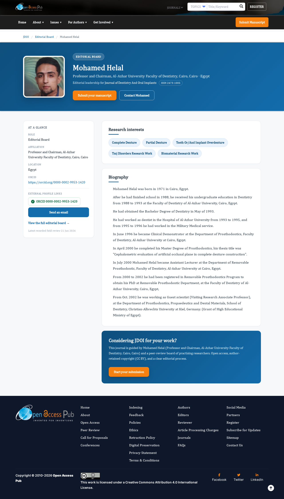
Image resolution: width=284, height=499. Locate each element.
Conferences (90, 445)
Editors (183, 415)
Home (22, 22)
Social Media (236, 407)
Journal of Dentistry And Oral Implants (130, 82)
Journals (174, 7)
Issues (55, 22)
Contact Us (235, 445)
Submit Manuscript (252, 22)
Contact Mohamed (136, 95)
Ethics (133, 430)
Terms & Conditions (144, 460)
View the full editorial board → (49, 223)
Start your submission (129, 372)
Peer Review (90, 430)
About (38, 22)
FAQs (181, 445)
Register (257, 6)
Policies (135, 422)
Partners (233, 415)
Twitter (239, 479)
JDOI (26, 36)
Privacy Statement (143, 453)
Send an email (58, 212)
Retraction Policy (142, 437)
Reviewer (185, 422)
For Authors (77, 22)
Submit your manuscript (94, 95)
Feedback (136, 415)
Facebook (219, 479)
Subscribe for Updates (243, 430)
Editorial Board (44, 36)
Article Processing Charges (198, 430)
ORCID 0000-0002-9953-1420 (54, 201)
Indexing (135, 407)
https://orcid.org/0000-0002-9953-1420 (56, 182)
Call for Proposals (94, 437)
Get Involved (103, 22)
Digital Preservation (144, 445)
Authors (184, 407)
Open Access (90, 422)
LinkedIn (257, 479)
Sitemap (233, 437)
